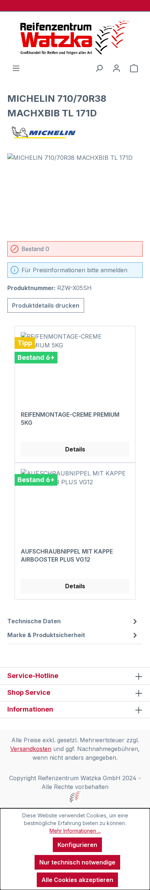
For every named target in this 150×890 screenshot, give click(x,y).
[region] (75, 194)
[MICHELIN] (75, 132)
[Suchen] (99, 68)
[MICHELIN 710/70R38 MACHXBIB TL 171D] (75, 194)
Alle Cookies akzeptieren (77, 879)
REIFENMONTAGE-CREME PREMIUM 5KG (70, 418)
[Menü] (16, 68)
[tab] (73, 621)
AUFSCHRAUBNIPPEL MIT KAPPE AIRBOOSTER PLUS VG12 (67, 555)
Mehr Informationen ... (75, 831)
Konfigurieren (77, 844)
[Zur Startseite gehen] (75, 37)
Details (75, 449)
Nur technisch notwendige (77, 862)
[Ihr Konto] (116, 68)
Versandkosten (30, 748)
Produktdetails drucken (45, 305)
